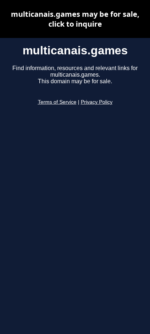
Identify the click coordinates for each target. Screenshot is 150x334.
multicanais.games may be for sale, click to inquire (75, 19)
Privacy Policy (96, 102)
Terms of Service (57, 102)
